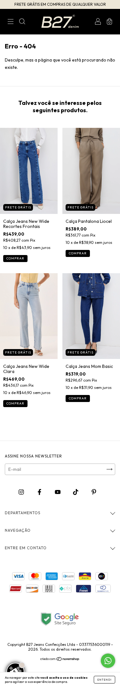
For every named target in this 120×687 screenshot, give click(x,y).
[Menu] (10, 22)
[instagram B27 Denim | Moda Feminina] (21, 492)
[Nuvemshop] (60, 659)
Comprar (15, 258)
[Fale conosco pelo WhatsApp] (108, 661)
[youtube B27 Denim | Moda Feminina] (58, 492)
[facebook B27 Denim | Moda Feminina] (40, 492)
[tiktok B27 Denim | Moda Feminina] (76, 492)
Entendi (104, 679)
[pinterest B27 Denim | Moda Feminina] (94, 492)
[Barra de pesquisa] (22, 22)
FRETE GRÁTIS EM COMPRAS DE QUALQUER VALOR (60, 4)
